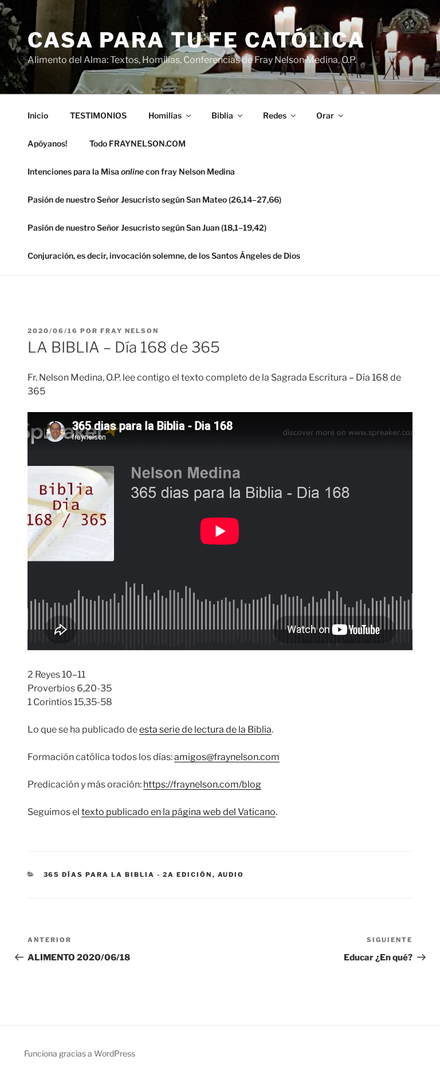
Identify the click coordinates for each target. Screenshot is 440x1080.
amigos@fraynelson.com (227, 756)
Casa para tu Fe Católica (197, 40)
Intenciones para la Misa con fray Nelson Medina (131, 171)
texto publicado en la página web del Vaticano (178, 811)
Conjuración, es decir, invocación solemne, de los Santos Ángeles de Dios (164, 255)
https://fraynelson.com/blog (202, 784)
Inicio (38, 115)
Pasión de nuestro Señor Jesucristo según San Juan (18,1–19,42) (147, 227)
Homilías (165, 115)
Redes (274, 115)
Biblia (222, 115)
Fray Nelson (129, 331)
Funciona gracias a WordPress (79, 1053)
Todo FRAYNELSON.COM (137, 143)
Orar (325, 115)
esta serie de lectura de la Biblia (205, 729)
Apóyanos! (48, 143)
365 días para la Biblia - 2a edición (128, 875)
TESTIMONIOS (98, 115)
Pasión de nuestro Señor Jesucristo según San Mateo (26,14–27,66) (154, 199)
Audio (231, 875)
